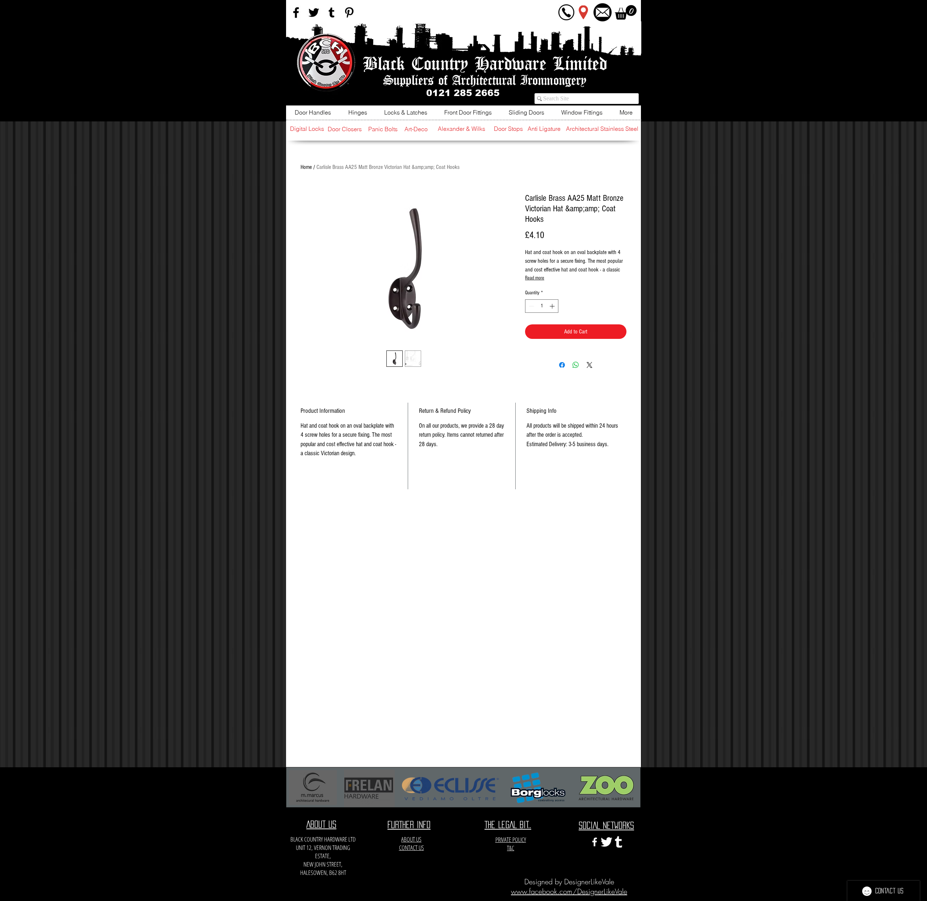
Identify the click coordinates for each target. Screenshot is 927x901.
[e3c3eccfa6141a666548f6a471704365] (618, 842)
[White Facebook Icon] (594, 842)
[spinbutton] (541, 306)
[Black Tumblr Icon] (331, 12)
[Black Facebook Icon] (296, 12)
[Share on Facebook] (562, 365)
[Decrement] (530, 306)
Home (306, 167)
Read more (534, 278)
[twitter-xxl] (606, 842)
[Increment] (552, 306)
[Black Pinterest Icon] (349, 12)
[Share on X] (589, 365)
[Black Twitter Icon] (314, 12)
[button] (626, 12)
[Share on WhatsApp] (575, 365)
